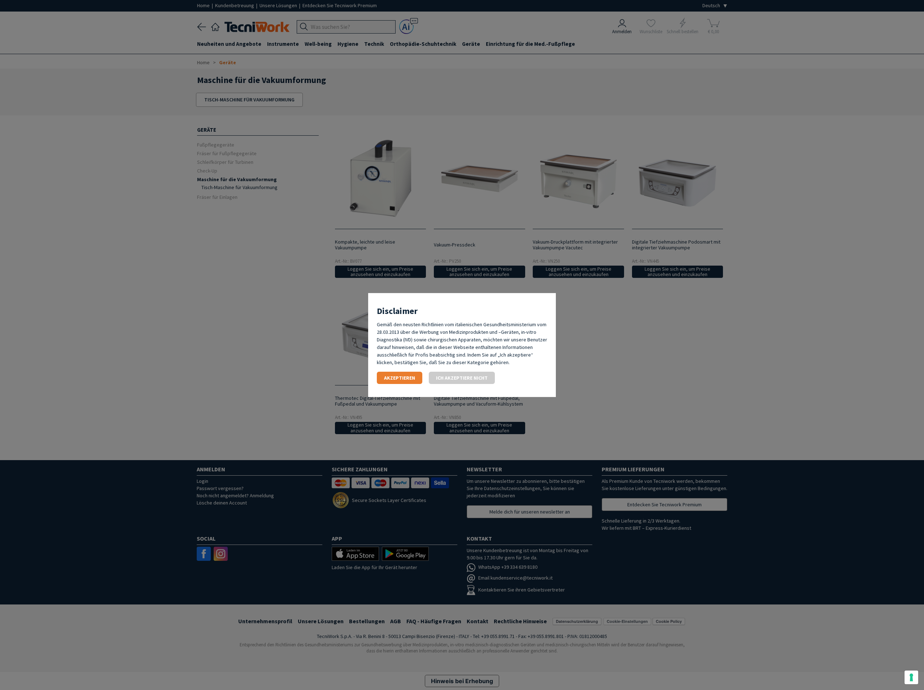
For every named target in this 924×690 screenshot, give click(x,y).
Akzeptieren (399, 378)
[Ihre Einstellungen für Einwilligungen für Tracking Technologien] (911, 677)
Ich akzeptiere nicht (462, 378)
